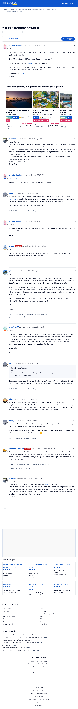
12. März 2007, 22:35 (32, 193)
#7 (75, 271)
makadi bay (31, 63)
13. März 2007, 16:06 (32, 363)
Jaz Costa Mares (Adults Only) (13, 648)
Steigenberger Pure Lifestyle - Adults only (17, 640)
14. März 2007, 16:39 (32, 421)
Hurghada (12, 199)
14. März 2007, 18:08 (48, 449)
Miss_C (12, 193)
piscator (12, 271)
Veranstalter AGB (39, 690)
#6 (74, 246)
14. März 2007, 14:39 (30, 399)
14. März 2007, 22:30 (34, 479)
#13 (74, 479)
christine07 (14, 327)
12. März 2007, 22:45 (38, 221)
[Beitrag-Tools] (74, 81)
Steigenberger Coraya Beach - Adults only (17, 650)
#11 (74, 421)
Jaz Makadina (7, 645)
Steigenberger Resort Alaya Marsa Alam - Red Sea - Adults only (24, 635)
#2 (75, 139)
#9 (74, 363)
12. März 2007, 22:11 (38, 175)
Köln (22, 74)
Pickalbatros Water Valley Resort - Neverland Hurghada (22, 637)
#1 (75, 45)
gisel (11, 399)
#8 (74, 327)
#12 (74, 449)
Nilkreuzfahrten (7, 32)
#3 (75, 175)
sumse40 (13, 139)
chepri (12, 246)
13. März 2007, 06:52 (39, 246)
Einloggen (66, 3)
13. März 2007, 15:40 (36, 327)
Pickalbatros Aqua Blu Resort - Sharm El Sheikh (19, 642)
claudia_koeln (15, 45)
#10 (74, 399)
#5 (75, 221)
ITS (46, 484)
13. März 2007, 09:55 (33, 271)
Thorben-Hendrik (16, 449)
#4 (74, 193)
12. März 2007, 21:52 (38, 45)
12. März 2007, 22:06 (34, 139)
